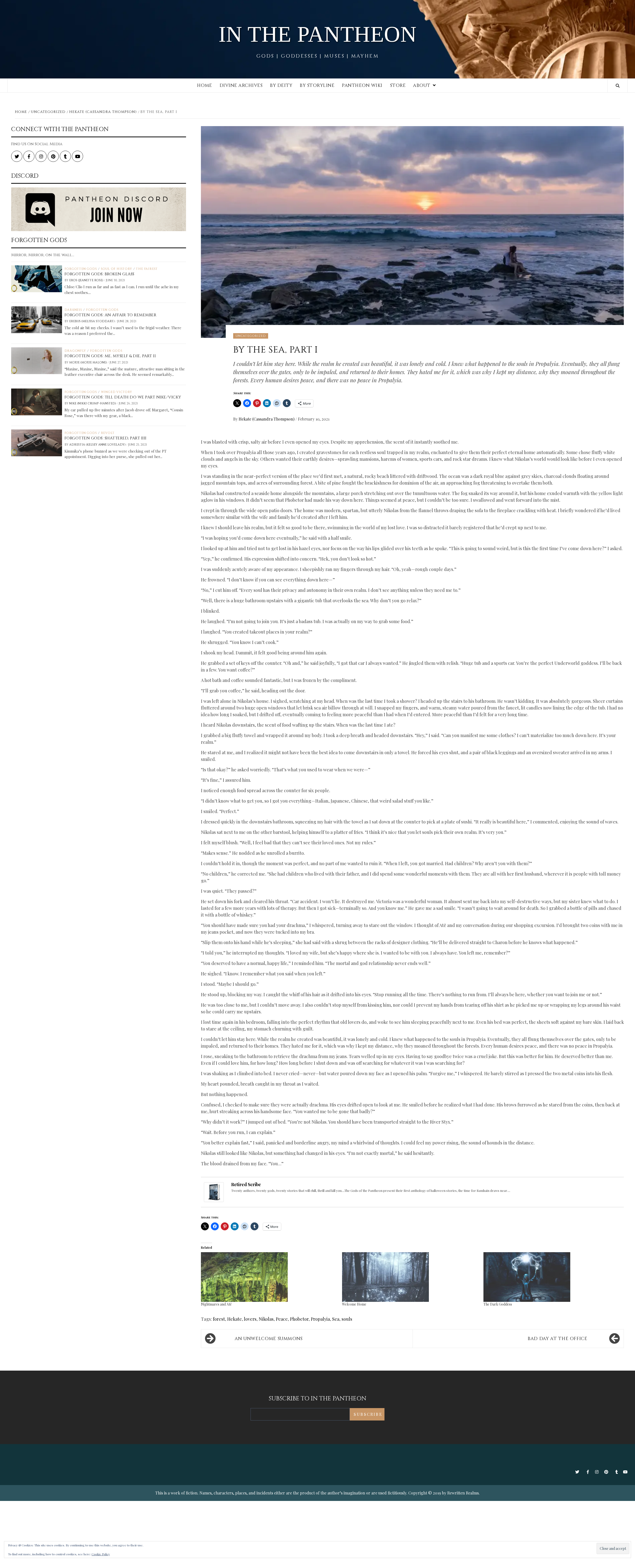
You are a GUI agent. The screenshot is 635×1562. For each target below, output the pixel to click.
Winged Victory (116, 391)
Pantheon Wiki (362, 85)
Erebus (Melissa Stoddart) (92, 321)
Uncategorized (251, 336)
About (421, 85)
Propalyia (320, 1319)
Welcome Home (354, 1304)
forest (219, 1319)
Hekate (234, 1319)
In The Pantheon (318, 34)
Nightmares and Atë (216, 1304)
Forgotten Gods (80, 268)
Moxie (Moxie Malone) (88, 362)
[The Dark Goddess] (551, 1277)
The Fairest (147, 268)
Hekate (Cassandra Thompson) (267, 419)
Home (204, 85)
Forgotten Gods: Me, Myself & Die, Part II (110, 356)
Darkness (73, 309)
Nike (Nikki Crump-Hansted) (93, 403)
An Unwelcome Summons (269, 1339)
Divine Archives (241, 85)
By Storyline (317, 85)
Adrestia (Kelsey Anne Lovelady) (97, 445)
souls (347, 1319)
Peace (282, 1319)
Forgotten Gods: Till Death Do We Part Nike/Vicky (122, 397)
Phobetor (299, 1319)
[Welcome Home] (410, 1277)
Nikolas (266, 1319)
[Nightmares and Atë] (269, 1277)
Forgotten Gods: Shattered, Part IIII (105, 438)
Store (398, 85)
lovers (250, 1319)
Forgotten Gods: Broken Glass (99, 274)
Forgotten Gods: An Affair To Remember (110, 315)
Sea (335, 1319)
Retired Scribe (246, 1184)
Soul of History (116, 268)
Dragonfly (75, 350)
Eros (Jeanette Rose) (86, 280)
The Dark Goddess (497, 1304)
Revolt (108, 432)
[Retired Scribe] (214, 1192)
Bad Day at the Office (557, 1339)
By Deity (281, 85)
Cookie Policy (101, 1554)
